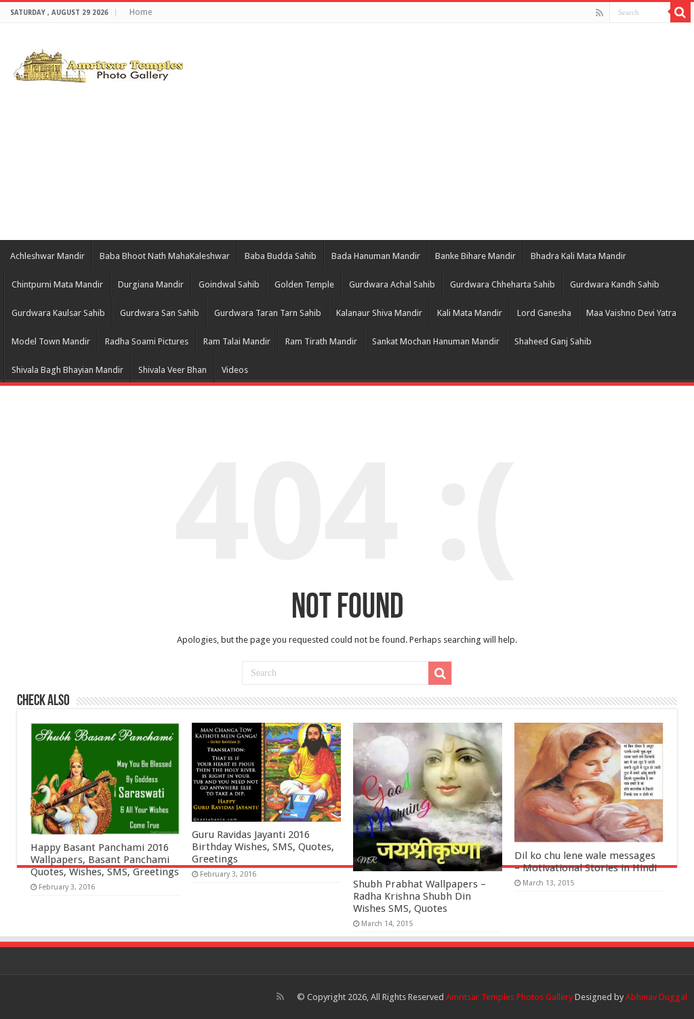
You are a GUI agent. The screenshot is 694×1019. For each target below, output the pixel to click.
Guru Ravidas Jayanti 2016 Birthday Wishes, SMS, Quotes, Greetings (263, 846)
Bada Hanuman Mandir (375, 256)
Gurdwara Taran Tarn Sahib (267, 313)
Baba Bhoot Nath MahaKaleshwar (165, 256)
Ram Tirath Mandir (321, 341)
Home (140, 12)
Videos (235, 370)
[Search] (680, 12)
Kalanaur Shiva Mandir (379, 313)
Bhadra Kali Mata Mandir (578, 256)
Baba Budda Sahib (281, 256)
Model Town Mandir (51, 341)
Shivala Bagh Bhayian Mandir (67, 370)
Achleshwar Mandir (47, 256)
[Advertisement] (433, 131)
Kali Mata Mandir (469, 313)
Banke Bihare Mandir (475, 256)
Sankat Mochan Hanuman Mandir (435, 341)
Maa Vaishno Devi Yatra (631, 313)
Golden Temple (304, 284)
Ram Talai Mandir (236, 341)
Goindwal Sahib (229, 284)
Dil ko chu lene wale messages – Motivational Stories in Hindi (585, 862)
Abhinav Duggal (656, 997)
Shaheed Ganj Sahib (553, 341)
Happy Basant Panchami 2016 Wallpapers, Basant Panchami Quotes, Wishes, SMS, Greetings (104, 859)
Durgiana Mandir (151, 284)
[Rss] (599, 13)
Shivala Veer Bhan (172, 370)
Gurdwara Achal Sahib (392, 284)
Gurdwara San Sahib (159, 313)
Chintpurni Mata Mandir (57, 284)
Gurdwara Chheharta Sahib (502, 284)
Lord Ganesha (544, 313)
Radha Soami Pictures (146, 341)
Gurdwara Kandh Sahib (614, 284)
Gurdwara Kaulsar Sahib (58, 313)
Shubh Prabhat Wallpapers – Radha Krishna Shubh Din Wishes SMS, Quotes (419, 896)
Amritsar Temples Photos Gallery (510, 997)
